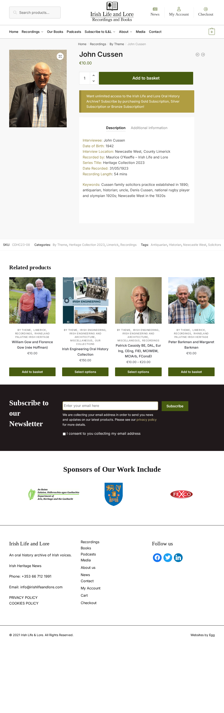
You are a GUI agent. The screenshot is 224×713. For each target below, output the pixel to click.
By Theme (117, 44)
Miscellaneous (81, 340)
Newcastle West (194, 245)
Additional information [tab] (149, 128)
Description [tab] (116, 128)
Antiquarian (159, 245)
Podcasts (88, 554)
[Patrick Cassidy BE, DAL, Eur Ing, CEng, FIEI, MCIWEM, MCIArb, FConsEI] (138, 300)
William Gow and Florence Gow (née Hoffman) (32, 344)
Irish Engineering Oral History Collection (85, 351)
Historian (175, 245)
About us (88, 567)
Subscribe (174, 406)
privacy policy (146, 419)
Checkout (205, 14)
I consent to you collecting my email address (103, 433)
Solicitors (214, 245)
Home (82, 44)
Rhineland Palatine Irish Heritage (32, 335)
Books (86, 548)
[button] (60, 56)
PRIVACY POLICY (23, 597)
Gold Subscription (155, 101)
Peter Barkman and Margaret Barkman (191, 344)
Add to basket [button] (32, 372)
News (154, 14)
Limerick (113, 245)
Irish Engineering (92, 330)
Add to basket (146, 78)
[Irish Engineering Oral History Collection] (85, 300)
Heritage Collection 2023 (87, 245)
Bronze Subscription (127, 107)
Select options (85, 372)
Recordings (98, 44)
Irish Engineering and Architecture (85, 335)
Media (86, 560)
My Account (179, 14)
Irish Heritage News (25, 566)
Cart (84, 595)
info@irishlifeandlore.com (41, 587)
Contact (87, 581)
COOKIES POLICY (23, 603)
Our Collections (88, 342)
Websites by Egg (203, 635)
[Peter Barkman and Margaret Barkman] (191, 300)
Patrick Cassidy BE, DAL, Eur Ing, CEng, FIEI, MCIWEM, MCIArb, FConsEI (138, 350)
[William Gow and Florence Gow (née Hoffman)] (32, 300)
